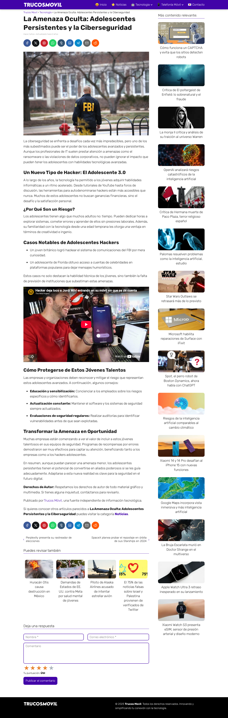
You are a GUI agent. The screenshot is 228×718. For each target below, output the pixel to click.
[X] (35, 43)
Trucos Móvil (53, 500)
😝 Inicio (101, 4)
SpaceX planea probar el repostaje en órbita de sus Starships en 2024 (119, 539)
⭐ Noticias (118, 4)
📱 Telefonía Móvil (169, 4)
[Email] (87, 43)
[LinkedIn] (70, 43)
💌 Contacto (196, 4)
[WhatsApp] (52, 43)
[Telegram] (78, 43)
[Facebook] (27, 43)
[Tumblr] (61, 43)
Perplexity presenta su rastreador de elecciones (49, 539)
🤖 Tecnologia (140, 4)
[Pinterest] (44, 43)
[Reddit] (95, 43)
